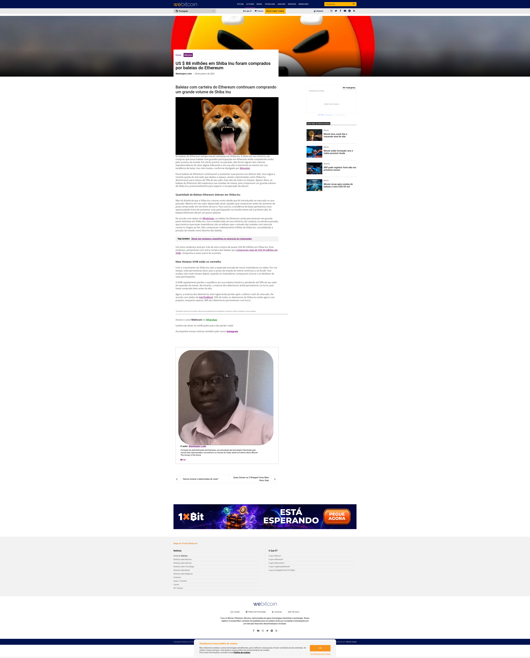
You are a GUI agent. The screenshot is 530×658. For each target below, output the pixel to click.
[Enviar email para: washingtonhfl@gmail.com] (181, 459)
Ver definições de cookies (320, 654)
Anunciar (278, 612)
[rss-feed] (354, 11)
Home (179, 55)
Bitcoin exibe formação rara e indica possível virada (338, 152)
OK (320, 648)
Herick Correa (351, 641)
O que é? (248, 11)
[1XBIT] (265, 516)
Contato (236, 612)
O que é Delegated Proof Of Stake (282, 570)
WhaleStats (208, 218)
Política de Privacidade (257, 612)
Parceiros (295, 612)
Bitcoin (240, 4)
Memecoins (303, 4)
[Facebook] (340, 11)
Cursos (260, 11)
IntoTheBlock (206, 297)
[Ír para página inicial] (194, 4)
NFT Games (178, 588)
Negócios (292, 4)
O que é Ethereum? (276, 559)
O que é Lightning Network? (279, 566)
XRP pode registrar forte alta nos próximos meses (340, 168)
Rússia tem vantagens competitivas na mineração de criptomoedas (221, 238)
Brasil (259, 4)
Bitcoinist (245, 168)
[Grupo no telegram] (350, 11)
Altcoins (250, 4)
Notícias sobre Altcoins (182, 563)
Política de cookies (242, 652)
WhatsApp (211, 319)
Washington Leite (197, 446)
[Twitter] (336, 11)
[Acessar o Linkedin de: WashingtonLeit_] (185, 459)
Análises (281, 4)
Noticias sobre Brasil (181, 570)
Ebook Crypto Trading (275, 11)
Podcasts (177, 577)
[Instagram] (331, 11)
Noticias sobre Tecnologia (183, 566)
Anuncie (319, 11)
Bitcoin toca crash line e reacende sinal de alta (335, 135)
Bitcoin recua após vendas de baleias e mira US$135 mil (338, 185)
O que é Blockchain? (276, 563)
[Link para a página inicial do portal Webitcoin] (265, 604)
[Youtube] (345, 11)
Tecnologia (270, 4)
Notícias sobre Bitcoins (182, 559)
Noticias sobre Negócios (183, 573)
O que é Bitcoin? (275, 555)
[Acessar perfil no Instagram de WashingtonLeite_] (183, 459)
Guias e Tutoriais (180, 581)
